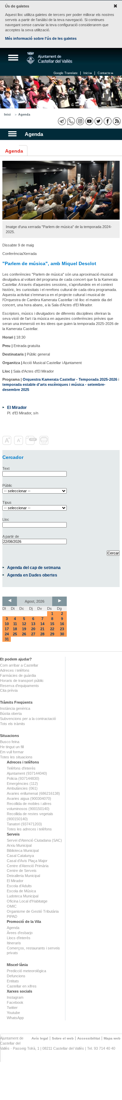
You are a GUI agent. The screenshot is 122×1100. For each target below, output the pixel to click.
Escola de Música (21, 891)
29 (52, 634)
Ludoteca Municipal (22, 896)
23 (62, 629)
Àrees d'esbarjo (20, 933)
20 (33, 629)
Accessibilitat (88, 1038)
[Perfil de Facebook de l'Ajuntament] (107, 121)
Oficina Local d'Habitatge (27, 901)
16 (62, 624)
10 (7, 624)
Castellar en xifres (22, 986)
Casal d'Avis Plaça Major (27, 861)
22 (52, 629)
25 (15, 634)
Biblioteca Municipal (23, 850)
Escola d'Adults (19, 886)
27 (33, 634)
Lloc (5, 519)
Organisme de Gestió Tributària (33, 911)
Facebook (15, 1002)
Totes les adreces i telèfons (29, 829)
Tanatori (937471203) (24, 824)
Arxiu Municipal (19, 845)
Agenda (24, 114)
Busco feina (9, 742)
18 (15, 629)
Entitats (13, 981)
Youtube (13, 1013)
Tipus (7, 502)
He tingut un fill (12, 747)
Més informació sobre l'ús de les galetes (41, 38)
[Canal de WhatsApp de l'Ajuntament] (71, 121)
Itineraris (14, 943)
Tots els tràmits (12, 724)
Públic (7, 485)
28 (42, 634)
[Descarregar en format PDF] (31, 444)
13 (33, 624)
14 (42, 624)
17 (7, 629)
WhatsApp (15, 1018)
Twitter (12, 1008)
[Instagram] (80, 121)
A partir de (10, 536)
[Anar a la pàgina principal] (49, 58)
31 (7, 639)
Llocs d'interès (18, 938)
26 (24, 634)
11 (15, 624)
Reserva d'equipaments (19, 686)
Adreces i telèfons (14, 670)
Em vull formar (12, 752)
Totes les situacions (16, 757)
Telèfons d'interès (21, 768)
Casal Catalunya (20, 856)
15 (52, 624)
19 (24, 629)
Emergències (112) (22, 783)
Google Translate (66, 73)
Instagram (15, 997)
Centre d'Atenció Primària (27, 866)
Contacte (104, 73)
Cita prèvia (9, 690)
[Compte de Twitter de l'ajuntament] (98, 121)
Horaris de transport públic (22, 680)
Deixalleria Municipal (23, 876)
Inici (86, 73)
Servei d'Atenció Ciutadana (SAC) (34, 840)
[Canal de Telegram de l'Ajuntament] (62, 121)
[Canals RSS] (117, 121)
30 (62, 634)
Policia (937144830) (23, 778)
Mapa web (112, 1038)
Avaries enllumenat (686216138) (33, 793)
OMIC (12, 906)
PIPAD (12, 916)
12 (24, 624)
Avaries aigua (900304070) (29, 798)
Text (5, 468)
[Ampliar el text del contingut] (7, 444)
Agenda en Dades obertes (32, 575)
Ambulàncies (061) (22, 788)
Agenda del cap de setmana (34, 567)
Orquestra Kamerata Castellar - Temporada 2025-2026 (70, 379)
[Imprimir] (44, 444)
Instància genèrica (15, 708)
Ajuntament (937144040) (27, 773)
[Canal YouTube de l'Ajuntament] (89, 121)
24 (7, 634)
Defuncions (16, 976)
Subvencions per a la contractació (28, 719)
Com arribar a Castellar (19, 665)
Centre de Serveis (22, 871)
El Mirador (17, 407)
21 (42, 629)
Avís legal (40, 1038)
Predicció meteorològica (26, 971)
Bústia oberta (11, 713)
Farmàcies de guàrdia (18, 675)
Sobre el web (63, 1038)
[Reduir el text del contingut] (19, 444)
